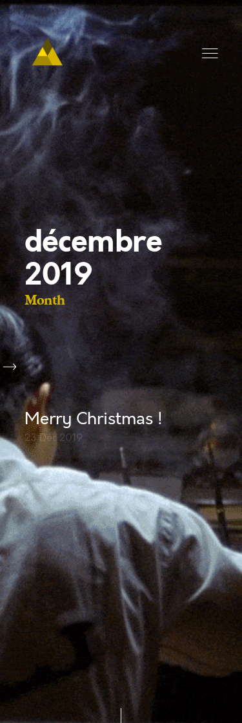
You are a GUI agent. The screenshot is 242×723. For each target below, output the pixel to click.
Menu (211, 54)
